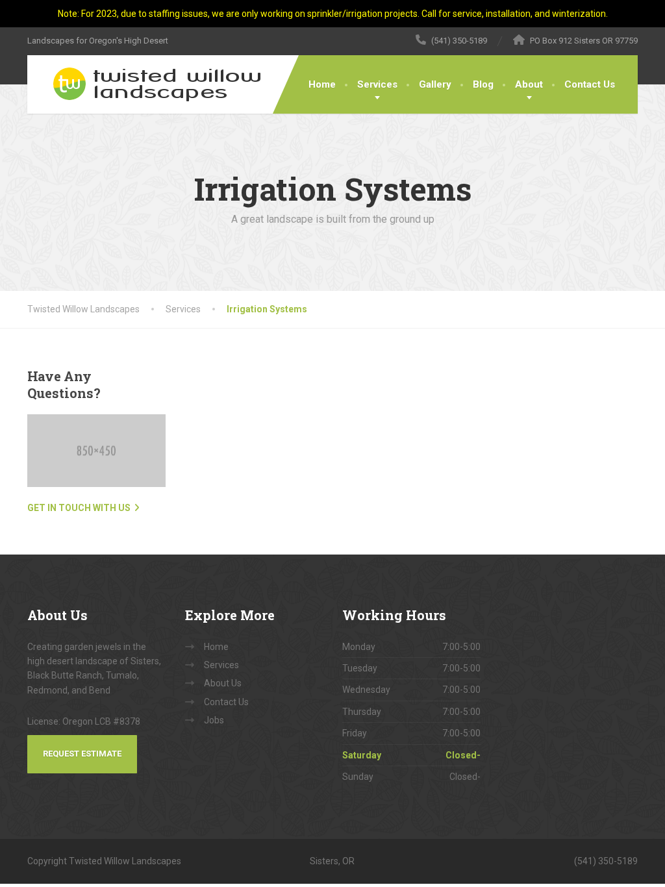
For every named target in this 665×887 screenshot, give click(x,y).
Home (322, 84)
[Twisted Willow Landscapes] (145, 84)
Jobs (214, 720)
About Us (223, 683)
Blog (483, 84)
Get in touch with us (79, 508)
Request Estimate (82, 753)
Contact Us (589, 84)
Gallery (435, 84)
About (529, 84)
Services (377, 84)
